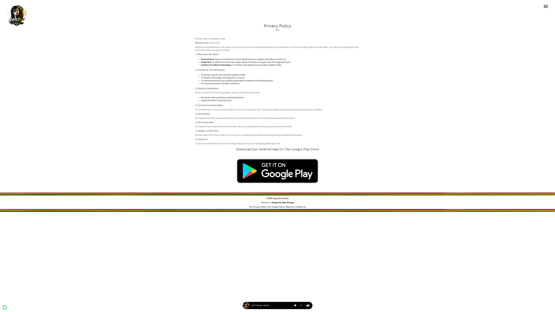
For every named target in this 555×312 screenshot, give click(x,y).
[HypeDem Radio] (16, 15)
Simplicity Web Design (283, 202)
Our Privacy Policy (257, 207)
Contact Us (301, 207)
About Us (290, 207)
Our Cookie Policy (276, 207)
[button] (295, 305)
